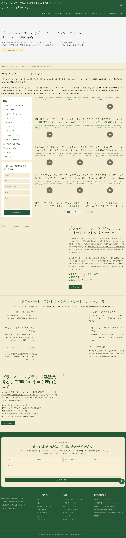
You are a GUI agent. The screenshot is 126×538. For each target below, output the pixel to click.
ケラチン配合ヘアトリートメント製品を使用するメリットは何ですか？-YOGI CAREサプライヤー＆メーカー (109, 149)
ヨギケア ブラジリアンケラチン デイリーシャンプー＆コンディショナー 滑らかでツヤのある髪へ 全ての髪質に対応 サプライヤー (49, 204)
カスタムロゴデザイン (26, 311)
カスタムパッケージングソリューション (21, 348)
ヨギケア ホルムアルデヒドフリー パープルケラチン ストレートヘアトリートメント (79, 149)
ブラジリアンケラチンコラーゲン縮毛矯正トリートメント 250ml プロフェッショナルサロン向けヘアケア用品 (79, 204)
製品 (12, 67)
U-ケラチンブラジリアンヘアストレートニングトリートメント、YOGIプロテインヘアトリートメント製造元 (49, 177)
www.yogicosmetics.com (67, 534)
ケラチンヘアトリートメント (41, 67)
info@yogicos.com (111, 503)
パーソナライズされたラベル (102, 311)
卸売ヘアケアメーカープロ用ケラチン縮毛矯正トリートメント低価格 (109, 121)
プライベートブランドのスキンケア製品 (107, 329)
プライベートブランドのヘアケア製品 (20, 329)
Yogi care (4, 67)
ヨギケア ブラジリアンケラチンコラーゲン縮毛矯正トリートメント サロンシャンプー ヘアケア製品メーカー (79, 177)
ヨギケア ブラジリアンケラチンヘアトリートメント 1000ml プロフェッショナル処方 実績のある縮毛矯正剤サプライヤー (109, 177)
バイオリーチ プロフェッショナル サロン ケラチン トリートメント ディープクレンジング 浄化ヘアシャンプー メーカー (109, 204)
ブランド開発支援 (97, 347)
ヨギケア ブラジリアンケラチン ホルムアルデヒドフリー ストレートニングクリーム (79, 121)
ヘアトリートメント (23, 67)
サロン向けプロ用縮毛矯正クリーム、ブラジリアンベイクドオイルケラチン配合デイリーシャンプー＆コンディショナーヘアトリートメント (49, 149)
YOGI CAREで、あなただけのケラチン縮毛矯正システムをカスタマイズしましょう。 (49, 121)
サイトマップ (82, 534)
